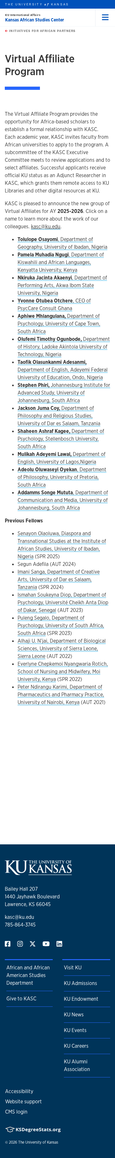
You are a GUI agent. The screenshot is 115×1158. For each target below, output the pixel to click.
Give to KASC (21, 998)
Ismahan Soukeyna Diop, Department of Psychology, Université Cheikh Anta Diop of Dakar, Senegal (63, 602)
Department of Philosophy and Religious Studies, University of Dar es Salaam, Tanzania (59, 416)
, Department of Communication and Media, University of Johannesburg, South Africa (63, 500)
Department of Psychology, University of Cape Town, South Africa (59, 324)
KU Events (75, 1030)
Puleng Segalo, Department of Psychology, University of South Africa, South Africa (61, 625)
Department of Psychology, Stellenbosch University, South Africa (61, 439)
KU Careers (76, 1046)
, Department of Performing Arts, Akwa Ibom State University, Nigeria (62, 285)
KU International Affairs (22, 15)
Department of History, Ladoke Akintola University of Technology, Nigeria (64, 347)
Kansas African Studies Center (34, 20)
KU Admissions (80, 983)
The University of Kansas (38, 1142)
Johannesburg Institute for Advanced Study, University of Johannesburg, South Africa (64, 393)
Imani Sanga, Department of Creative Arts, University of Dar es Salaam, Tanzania (59, 579)
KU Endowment (81, 999)
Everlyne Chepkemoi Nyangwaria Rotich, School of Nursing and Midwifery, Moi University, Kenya (63, 672)
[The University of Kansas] (38, 872)
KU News (74, 1014)
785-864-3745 (20, 924)
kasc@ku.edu (19, 917)
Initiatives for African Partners (42, 30)
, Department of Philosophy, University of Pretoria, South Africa (62, 477)
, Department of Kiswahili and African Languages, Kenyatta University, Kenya (61, 262)
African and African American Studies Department (28, 975)
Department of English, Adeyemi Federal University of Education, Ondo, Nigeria (63, 370)
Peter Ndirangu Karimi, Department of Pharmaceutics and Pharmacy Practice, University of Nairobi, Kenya (61, 695)
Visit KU (72, 967)
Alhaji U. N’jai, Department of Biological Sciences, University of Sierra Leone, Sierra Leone (62, 649)
